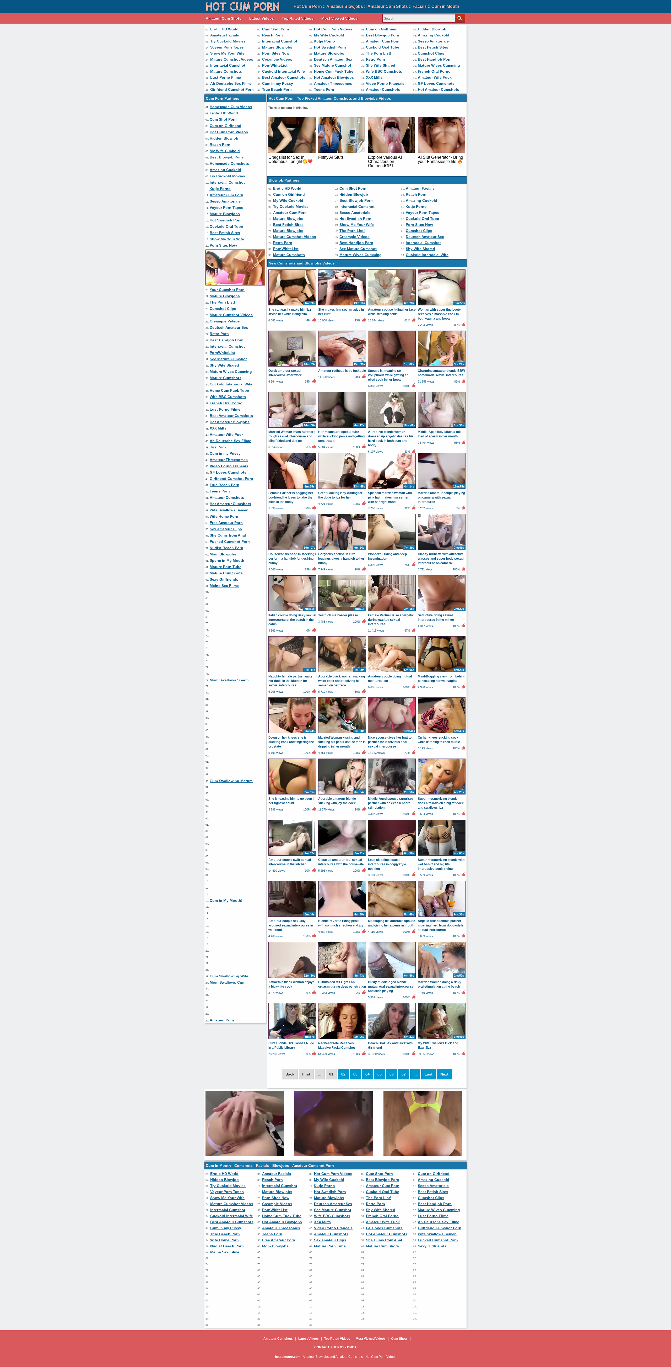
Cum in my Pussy (277, 83)
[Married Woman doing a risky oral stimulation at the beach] (442, 977)
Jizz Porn (218, 447)
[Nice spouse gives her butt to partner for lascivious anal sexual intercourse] (392, 733)
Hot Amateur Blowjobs (334, 77)
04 (367, 1074)
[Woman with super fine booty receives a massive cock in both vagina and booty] (442, 305)
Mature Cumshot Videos (231, 59)
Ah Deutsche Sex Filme (231, 83)
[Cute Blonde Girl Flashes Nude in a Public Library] (292, 1039)
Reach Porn (272, 35)
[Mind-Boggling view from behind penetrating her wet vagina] (442, 672)
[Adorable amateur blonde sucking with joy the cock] (342, 794)
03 (355, 1074)
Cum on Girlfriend (382, 29)
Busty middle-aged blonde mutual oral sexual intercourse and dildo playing (391, 986)
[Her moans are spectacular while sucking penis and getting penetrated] (342, 427)
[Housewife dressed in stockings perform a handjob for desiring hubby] (292, 550)
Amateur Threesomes (333, 83)
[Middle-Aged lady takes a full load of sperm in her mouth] (442, 427)
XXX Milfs (374, 77)
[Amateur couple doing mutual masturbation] (392, 672)
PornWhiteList (275, 65)
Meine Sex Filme (224, 586)
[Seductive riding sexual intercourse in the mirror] (442, 611)
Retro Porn (375, 59)
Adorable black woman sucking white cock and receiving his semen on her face (341, 681)
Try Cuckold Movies (228, 41)
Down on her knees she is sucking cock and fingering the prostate (291, 742)
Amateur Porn (222, 1020)
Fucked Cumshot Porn (230, 541)
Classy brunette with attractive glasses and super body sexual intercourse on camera (441, 558)
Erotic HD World (224, 29)
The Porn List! (378, 53)
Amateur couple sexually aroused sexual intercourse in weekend (290, 925)
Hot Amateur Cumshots (438, 89)
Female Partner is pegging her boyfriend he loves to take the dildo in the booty (290, 497)
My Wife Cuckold (329, 35)
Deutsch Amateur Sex (333, 59)
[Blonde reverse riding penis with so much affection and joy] (342, 916)
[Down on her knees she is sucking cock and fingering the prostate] (292, 733)
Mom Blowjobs (223, 554)
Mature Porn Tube (225, 567)
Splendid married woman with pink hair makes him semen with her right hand (390, 497)
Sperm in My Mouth (227, 560)
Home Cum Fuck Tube (333, 71)
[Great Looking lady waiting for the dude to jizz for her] (342, 488)
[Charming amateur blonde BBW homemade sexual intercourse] (442, 366)
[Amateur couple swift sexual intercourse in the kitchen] (292, 855)
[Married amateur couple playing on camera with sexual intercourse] (442, 488)
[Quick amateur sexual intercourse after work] (292, 366)
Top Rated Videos (297, 18)
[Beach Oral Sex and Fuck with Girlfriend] (392, 1039)
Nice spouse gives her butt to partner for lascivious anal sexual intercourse (390, 742)
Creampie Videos (277, 59)
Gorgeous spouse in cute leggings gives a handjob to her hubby (341, 558)
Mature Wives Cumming (439, 65)
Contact (321, 1347)
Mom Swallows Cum (227, 982)
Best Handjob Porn (435, 59)
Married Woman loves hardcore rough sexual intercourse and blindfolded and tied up (291, 436)
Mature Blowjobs (277, 47)
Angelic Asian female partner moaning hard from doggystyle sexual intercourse (440, 925)
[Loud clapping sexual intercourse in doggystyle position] (392, 855)
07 (404, 1074)
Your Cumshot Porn (227, 290)
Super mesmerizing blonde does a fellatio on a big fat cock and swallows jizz (441, 803)
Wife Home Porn (224, 516)
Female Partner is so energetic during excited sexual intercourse (391, 619)
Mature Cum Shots (226, 573)
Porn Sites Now (275, 53)
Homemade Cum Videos (231, 107)
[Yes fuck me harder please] (342, 611)
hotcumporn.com (287, 1357)
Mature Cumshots (226, 71)
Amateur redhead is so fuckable (342, 371)
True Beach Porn (277, 89)
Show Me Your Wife (227, 53)
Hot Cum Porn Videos (333, 29)
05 (379, 1074)
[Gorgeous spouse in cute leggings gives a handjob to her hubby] (342, 550)
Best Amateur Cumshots (283, 77)
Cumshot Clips (431, 53)
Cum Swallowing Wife (229, 976)
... (415, 1074)
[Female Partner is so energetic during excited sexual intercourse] (392, 611)
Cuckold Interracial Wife (283, 71)
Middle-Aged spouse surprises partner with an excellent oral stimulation (391, 803)
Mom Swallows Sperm (229, 680)
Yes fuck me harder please (338, 615)
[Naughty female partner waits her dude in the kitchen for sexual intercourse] (292, 672)
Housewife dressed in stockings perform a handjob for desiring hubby (292, 558)
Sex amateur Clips (226, 529)
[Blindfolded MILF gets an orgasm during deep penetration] (342, 977)
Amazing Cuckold (433, 35)
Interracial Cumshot (279, 41)
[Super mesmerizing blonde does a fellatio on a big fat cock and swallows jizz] (442, 794)
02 (343, 1074)
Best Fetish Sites (433, 47)
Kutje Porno (324, 41)
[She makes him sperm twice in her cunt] (342, 305)
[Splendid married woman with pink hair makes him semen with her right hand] (392, 488)
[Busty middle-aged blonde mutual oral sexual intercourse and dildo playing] (392, 977)
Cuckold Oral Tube (382, 47)
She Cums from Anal (228, 535)
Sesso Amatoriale (433, 41)
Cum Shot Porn (275, 29)
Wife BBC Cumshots (384, 71)
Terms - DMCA (345, 1347)
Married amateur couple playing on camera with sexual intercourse (441, 497)
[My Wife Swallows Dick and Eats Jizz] (442, 1039)
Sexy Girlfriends (224, 579)
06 (391, 1074)
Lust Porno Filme (225, 77)
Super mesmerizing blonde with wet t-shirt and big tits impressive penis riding (441, 864)
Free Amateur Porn (226, 523)
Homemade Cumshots (229, 163)
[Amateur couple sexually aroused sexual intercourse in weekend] (292, 916)
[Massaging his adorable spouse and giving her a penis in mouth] (392, 916)
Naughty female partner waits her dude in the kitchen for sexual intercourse (290, 681)
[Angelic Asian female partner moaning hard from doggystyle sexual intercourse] (442, 916)
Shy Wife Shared (380, 65)
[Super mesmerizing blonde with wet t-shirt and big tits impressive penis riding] (442, 855)
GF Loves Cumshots (436, 83)
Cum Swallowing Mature (231, 781)
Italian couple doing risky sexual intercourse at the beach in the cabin (292, 619)
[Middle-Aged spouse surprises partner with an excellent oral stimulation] (392, 794)
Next (444, 1074)
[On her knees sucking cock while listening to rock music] (442, 733)
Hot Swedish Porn (330, 47)
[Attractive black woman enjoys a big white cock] (292, 977)
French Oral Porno (434, 71)
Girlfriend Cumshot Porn (232, 89)
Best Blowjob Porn (382, 35)
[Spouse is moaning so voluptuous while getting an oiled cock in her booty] (392, 366)
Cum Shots (399, 1338)
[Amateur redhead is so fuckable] (342, 366)
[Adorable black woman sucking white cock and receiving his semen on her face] (342, 672)
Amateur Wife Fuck (435, 77)
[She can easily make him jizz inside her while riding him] (292, 305)
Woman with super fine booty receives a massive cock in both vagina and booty (439, 314)
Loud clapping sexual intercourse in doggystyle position (387, 864)
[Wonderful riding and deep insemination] (392, 550)
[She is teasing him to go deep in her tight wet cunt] (292, 794)
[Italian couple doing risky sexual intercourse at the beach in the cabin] (292, 611)
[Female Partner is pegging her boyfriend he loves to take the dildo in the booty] (292, 488)
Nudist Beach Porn (226, 548)
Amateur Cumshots (383, 89)
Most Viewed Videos (339, 18)
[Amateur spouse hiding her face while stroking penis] (392, 305)
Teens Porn (324, 89)
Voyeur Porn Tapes (227, 47)
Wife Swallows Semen (229, 510)
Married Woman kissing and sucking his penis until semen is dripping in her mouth (342, 742)
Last (428, 1074)
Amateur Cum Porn (382, 41)
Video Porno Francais (385, 83)
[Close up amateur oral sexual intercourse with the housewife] (342, 855)
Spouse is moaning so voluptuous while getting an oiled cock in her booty (388, 375)
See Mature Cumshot (332, 65)
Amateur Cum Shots (223, 18)
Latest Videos (261, 18)
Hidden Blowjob (432, 29)
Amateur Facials (224, 35)
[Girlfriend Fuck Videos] (235, 284)
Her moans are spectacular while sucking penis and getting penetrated (341, 436)
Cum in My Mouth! (226, 900)
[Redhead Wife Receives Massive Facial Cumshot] (342, 1039)
